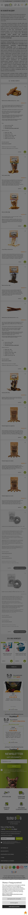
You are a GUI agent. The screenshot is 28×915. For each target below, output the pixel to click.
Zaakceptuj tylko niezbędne (14, 898)
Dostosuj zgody (14, 902)
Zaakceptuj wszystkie (14, 906)
